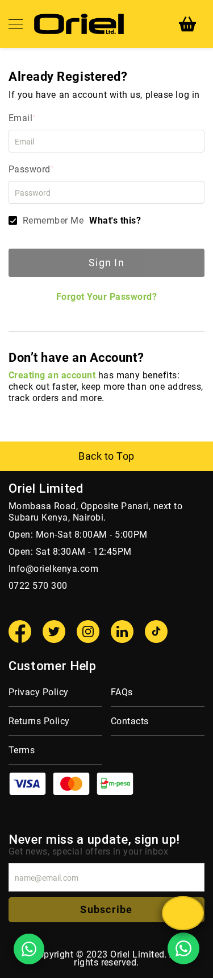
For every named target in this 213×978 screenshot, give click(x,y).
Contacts (130, 721)
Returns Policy (39, 721)
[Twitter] (54, 631)
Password (30, 169)
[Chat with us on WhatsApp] (29, 949)
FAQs (122, 692)
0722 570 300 (38, 585)
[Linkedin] (122, 631)
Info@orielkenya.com (53, 568)
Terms (22, 750)
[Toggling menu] (16, 24)
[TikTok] (156, 631)
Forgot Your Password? (106, 296)
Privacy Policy (39, 692)
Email (20, 118)
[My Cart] (187, 24)
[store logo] (79, 24)
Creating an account (52, 375)
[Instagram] (88, 631)
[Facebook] (20, 631)
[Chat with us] (183, 913)
